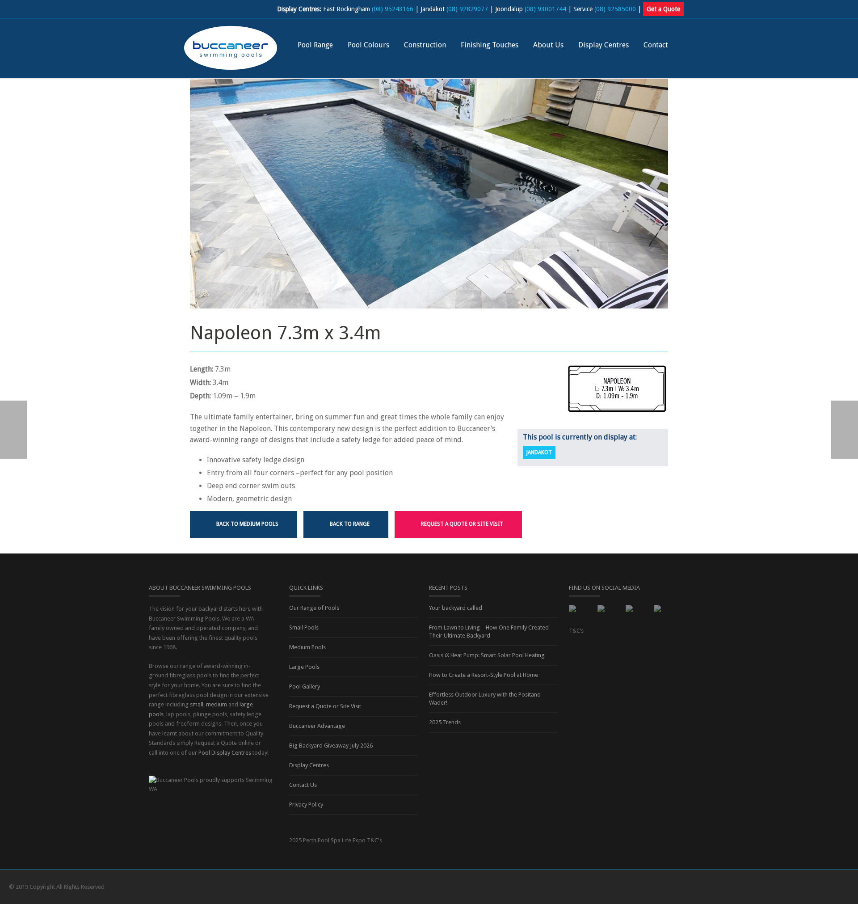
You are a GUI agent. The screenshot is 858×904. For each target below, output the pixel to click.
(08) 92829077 (467, 9)
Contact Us (303, 784)
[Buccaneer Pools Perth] (230, 47)
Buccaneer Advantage (317, 725)
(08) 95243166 (392, 9)
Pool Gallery (304, 686)
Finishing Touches (489, 45)
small (196, 704)
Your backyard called (455, 607)
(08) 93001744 (545, 9)
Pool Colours (368, 45)
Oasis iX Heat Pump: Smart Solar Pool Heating (487, 655)
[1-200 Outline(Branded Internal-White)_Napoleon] (617, 388)
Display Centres (603, 45)
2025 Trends (445, 722)
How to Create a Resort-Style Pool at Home (483, 675)
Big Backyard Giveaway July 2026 (331, 745)
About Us (548, 45)
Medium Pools (307, 647)
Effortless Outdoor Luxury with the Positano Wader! (485, 698)
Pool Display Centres (224, 752)
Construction (425, 45)
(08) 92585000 (615, 9)
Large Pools (304, 666)
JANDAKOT (539, 452)
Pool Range (315, 45)
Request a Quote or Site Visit (325, 706)
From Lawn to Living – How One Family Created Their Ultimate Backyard (489, 631)
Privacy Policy (306, 804)
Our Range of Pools (314, 607)
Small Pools (304, 627)
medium (216, 704)
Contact (656, 45)
